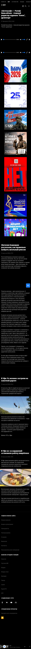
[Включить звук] (28, 285)
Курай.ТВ (3, 589)
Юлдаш (22, 1)
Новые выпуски (5, 520)
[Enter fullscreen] (29, 646)
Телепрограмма (5, 533)
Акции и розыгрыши (7, 524)
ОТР (2, 593)
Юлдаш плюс (5, 572)
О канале (3, 537)
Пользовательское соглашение (10, 550)
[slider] (9, 39)
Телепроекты (5, 528)
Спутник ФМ (15, 1)
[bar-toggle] (29, 6)
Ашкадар (3, 576)
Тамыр (3, 580)
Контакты (4, 545)
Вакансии (4, 541)
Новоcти (3, 1)
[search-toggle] (25, 6)
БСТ (9, 1)
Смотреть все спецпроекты (9, 613)
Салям (3, 584)
